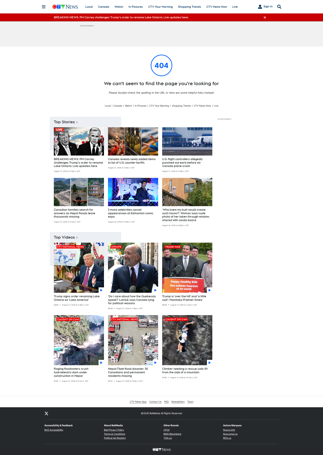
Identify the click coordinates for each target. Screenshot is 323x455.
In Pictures (136, 6)
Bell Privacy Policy (114, 429)
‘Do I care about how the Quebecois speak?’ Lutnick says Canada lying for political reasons (132, 300)
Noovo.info (229, 429)
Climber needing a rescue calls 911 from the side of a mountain (185, 370)
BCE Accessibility (53, 429)
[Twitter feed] (46, 413)
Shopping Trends (189, 6)
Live (235, 6)
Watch (119, 6)
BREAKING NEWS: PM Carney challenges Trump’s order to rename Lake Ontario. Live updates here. (78, 163)
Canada (103, 6)
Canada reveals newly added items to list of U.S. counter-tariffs (132, 161)
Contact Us (155, 401)
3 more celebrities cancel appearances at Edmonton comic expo (130, 213)
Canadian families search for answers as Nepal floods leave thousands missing (74, 213)
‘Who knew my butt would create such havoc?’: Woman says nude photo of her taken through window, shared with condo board (186, 215)
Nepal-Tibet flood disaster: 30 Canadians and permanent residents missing (128, 372)
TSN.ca (168, 438)
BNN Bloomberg (172, 433)
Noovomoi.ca (230, 433)
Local (89, 6)
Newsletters (178, 401)
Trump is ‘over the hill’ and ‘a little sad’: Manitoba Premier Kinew (184, 298)
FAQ (166, 401)
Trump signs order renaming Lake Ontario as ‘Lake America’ (77, 298)
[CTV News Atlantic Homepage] (65, 7)
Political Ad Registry (115, 438)
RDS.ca (227, 438)
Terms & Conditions (114, 433)
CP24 (167, 429)
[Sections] (43, 6)
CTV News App (138, 401)
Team (190, 401)
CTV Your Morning (160, 6)
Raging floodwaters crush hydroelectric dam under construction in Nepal (71, 372)
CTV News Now (216, 6)
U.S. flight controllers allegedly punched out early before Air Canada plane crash (182, 163)
